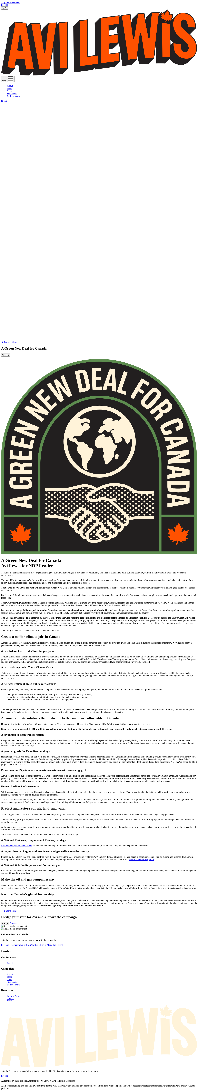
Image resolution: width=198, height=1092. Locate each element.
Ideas (9, 88)
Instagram (15, 945)
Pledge (5, 923)
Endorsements (13, 96)
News (9, 91)
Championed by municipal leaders (16, 845)
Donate (4, 101)
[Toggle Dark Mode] (4, 8)
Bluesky (43, 945)
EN (3, 5)
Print (6, 355)
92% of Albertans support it (141, 859)
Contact (10, 998)
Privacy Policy (13, 996)
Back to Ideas (10, 342)
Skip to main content (10, 2)
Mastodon (52, 945)
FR (6, 5)
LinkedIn (24, 945)
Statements (12, 93)
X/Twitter (34, 945)
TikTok (60, 945)
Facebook (6, 945)
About (10, 86)
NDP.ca (10, 1001)
